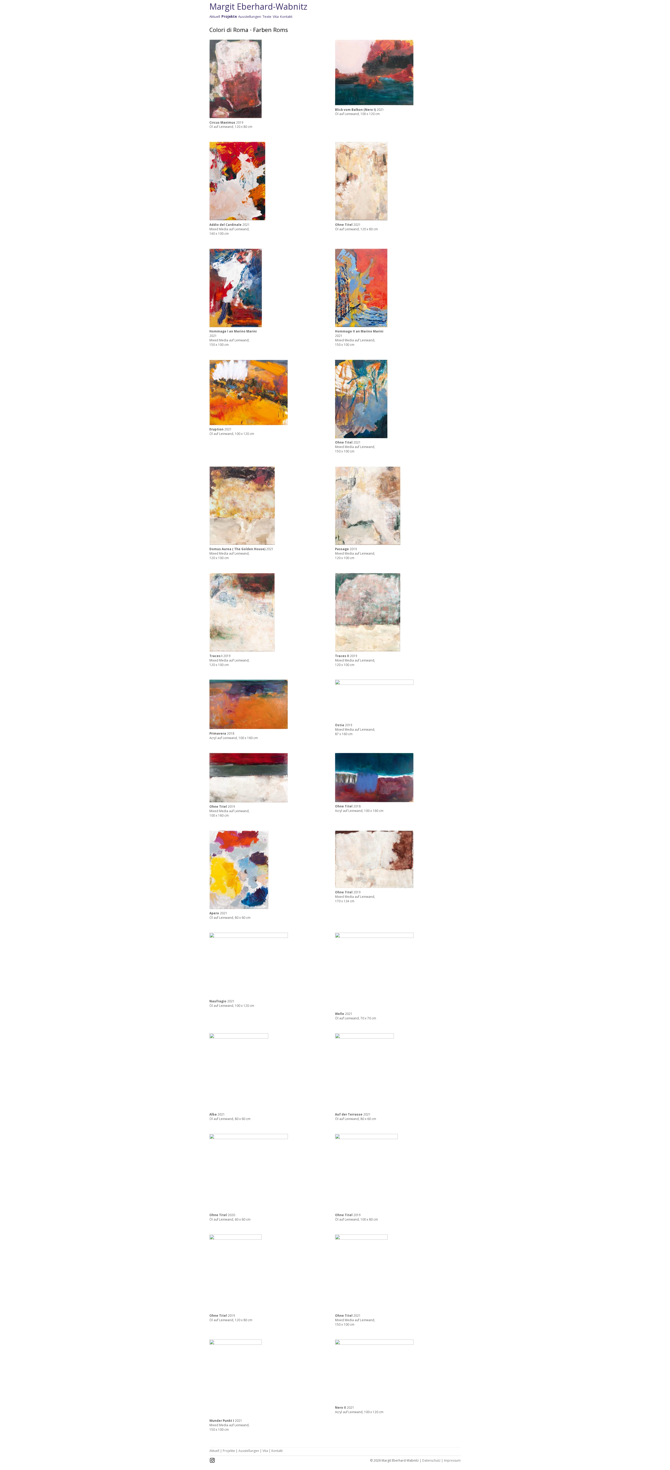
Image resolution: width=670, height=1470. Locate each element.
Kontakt (286, 16)
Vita (276, 16)
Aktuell (214, 16)
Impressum (452, 1460)
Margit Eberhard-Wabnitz (258, 6)
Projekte (229, 1451)
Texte (267, 16)
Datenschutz (431, 1460)
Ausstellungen (249, 16)
